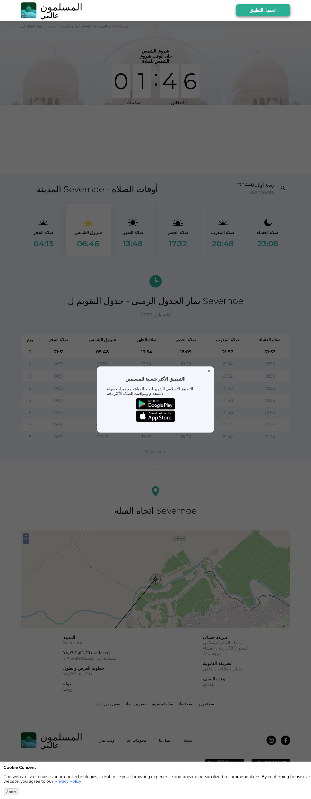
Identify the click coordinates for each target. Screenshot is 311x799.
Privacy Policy (67, 781)
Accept (11, 792)
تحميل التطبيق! (263, 10)
